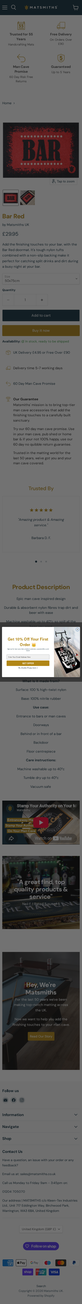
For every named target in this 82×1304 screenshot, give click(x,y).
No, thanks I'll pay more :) (28, 668)
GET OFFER (28, 663)
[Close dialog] (77, 629)
